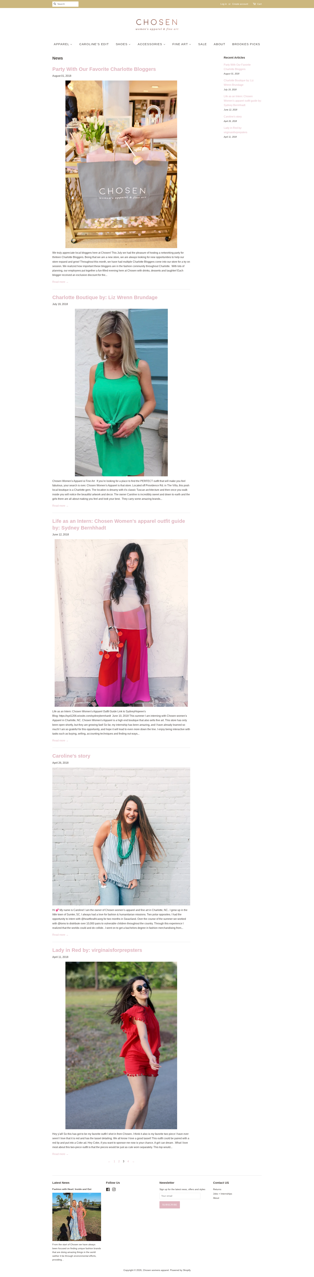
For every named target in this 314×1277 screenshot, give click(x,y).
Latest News (61, 1182)
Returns (217, 1189)
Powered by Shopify (180, 1270)
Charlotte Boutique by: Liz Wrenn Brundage (104, 297)
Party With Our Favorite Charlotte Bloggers (104, 69)
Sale (202, 44)
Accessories (150, 44)
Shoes (122, 44)
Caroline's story (71, 756)
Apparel (62, 44)
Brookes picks (246, 44)
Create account (240, 4)
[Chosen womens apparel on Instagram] (114, 1190)
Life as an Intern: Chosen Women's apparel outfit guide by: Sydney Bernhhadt (243, 101)
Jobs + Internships (222, 1194)
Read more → (60, 281)
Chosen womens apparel (156, 1270)
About (219, 44)
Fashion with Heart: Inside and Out (71, 1189)
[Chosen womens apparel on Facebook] (108, 1190)
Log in (223, 4)
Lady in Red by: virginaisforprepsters (97, 950)
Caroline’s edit (94, 44)
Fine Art (180, 44)
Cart (259, 4)
